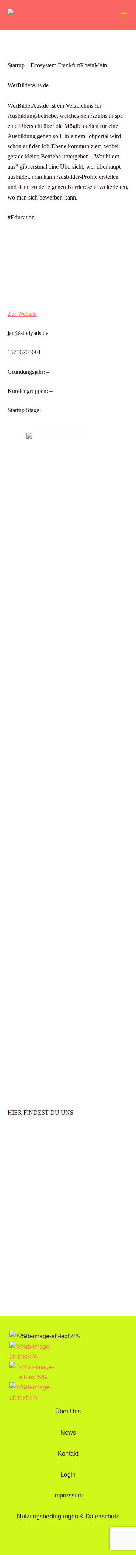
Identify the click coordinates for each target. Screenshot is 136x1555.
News (68, 1432)
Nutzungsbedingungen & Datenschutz (68, 1516)
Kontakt (68, 1453)
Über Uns (68, 1411)
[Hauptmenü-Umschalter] (123, 15)
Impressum (68, 1495)
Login (68, 1474)
